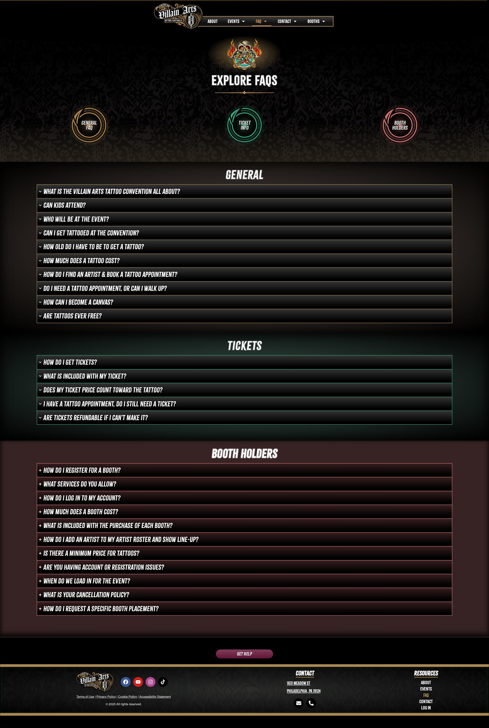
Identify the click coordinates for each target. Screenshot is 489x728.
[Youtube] (138, 682)
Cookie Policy (127, 696)
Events (426, 689)
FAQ (258, 21)
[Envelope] (299, 703)
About (426, 682)
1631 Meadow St (298, 683)
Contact (426, 701)
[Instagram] (150, 682)
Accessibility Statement (155, 696)
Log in (426, 708)
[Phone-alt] (311, 703)
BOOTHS (314, 21)
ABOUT (213, 21)
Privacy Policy (106, 696)
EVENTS (233, 21)
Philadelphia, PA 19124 (304, 691)
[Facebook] (126, 682)
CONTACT (284, 21)
